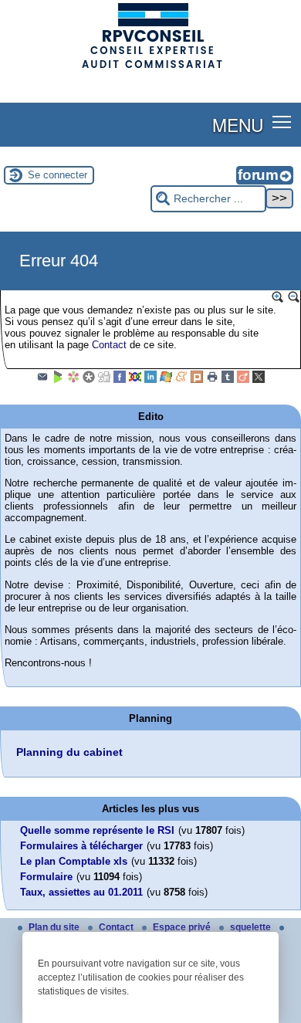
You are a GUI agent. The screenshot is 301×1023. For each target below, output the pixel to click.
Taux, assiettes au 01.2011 (81, 892)
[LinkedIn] (150, 379)
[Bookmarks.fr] (73, 379)
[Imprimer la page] (212, 379)
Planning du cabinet (69, 752)
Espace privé (183, 927)
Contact (109, 345)
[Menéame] (181, 379)
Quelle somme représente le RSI (97, 830)
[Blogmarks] (58, 379)
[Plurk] (197, 379)
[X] (258, 379)
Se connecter (57, 175)
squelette (251, 927)
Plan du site (55, 927)
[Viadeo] (243, 379)
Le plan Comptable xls (73, 861)
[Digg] (104, 379)
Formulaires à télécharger (81, 846)
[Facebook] (119, 379)
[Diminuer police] (294, 297)
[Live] (166, 379)
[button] (282, 121)
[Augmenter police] (278, 297)
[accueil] (150, 67)
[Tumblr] (228, 379)
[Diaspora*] (89, 379)
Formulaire (46, 876)
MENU (237, 124)
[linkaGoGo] (135, 379)
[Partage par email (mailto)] (42, 379)
